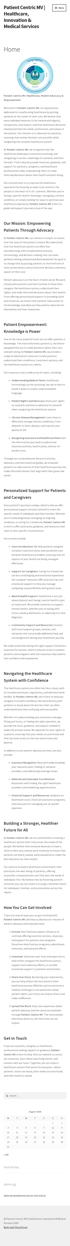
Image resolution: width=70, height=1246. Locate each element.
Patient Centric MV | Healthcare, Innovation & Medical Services (24, 17)
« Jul (6, 1154)
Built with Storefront (16, 1227)
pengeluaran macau (23, 1195)
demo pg (8, 1195)
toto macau (40, 1195)
